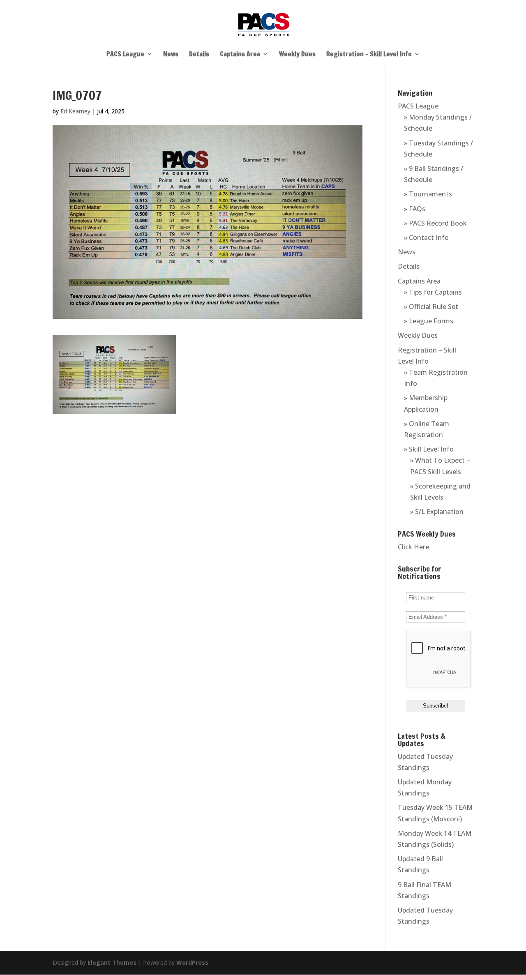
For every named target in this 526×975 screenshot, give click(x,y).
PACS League (125, 54)
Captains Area (240, 54)
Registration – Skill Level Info (369, 54)
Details (199, 54)
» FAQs (414, 208)
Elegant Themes (112, 962)
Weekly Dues (297, 54)
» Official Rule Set (431, 306)
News (170, 54)
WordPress (192, 962)
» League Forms (428, 320)
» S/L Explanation (437, 511)
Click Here (413, 546)
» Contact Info (426, 237)
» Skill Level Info (429, 449)
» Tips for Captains (433, 292)
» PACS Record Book (435, 223)
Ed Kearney (75, 111)
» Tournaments (428, 193)
